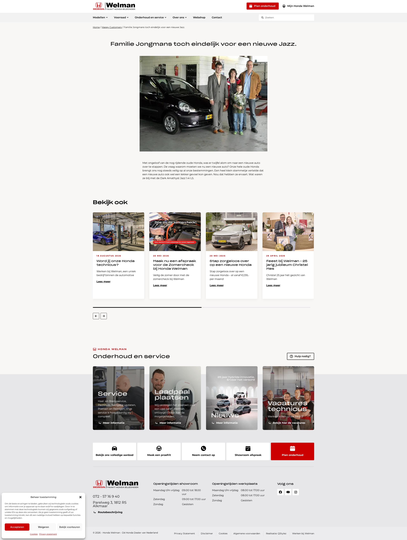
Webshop (199, 17)
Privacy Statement (184, 533)
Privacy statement (48, 534)
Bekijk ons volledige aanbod (114, 455)
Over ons (178, 17)
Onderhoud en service (149, 17)
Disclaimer (207, 533)
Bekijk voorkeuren (69, 527)
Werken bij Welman (303, 533)
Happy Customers (112, 27)
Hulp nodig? (303, 356)
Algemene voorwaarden (246, 533)
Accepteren (17, 527)
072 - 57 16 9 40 (106, 496)
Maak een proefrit (159, 455)
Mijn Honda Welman (300, 5)
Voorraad (120, 17)
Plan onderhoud (264, 5)
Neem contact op (203, 455)
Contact (217, 17)
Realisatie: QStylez (276, 533)
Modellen (99, 17)
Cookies (34, 534)
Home (96, 27)
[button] (80, 497)
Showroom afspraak (248, 455)
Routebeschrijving (110, 512)
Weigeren (43, 527)
